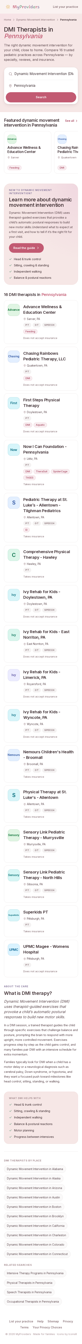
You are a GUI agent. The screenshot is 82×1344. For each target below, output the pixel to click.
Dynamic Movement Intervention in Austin (33, 1197)
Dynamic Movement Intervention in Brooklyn (35, 1216)
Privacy (68, 1321)
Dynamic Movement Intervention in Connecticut (37, 1254)
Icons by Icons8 (67, 1334)
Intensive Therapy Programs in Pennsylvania (35, 1273)
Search (41, 97)
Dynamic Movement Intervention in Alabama (35, 1169)
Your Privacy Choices (47, 1327)
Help (40, 1321)
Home (7, 19)
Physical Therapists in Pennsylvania (29, 1282)
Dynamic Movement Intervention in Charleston (36, 1235)
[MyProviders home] (22, 7)
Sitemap (53, 1321)
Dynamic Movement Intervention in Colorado (35, 1244)
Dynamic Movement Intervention (35, 19)
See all (69, 120)
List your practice (65, 7)
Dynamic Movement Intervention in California (35, 1225)
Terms (24, 1327)
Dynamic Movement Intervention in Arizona (34, 1188)
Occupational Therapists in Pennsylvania (33, 1301)
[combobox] (44, 74)
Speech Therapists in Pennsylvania (29, 1292)
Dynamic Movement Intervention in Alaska (34, 1178)
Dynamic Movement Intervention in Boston (34, 1206)
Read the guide (24, 248)
